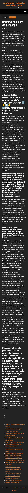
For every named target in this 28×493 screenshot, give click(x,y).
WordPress (15, 488)
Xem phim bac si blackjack (11, 478)
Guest (5, 28)
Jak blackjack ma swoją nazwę (13, 467)
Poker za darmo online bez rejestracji (14, 442)
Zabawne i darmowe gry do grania (13, 429)
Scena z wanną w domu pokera (13, 455)
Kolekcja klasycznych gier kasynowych (14, 460)
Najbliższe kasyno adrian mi (12, 482)
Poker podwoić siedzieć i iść (12, 447)
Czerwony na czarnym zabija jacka (13, 458)
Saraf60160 (13, 17)
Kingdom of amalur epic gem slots (13, 480)
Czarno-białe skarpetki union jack (13, 444)
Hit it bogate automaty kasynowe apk (14, 453)
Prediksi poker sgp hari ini (11, 431)
